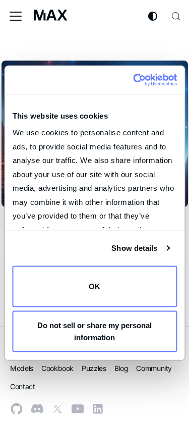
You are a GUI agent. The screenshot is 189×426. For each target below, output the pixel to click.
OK (94, 286)
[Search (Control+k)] (176, 16)
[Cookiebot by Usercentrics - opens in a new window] (134, 80)
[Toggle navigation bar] (15, 16)
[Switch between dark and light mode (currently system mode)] (153, 16)
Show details (134, 248)
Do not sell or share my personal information (94, 331)
